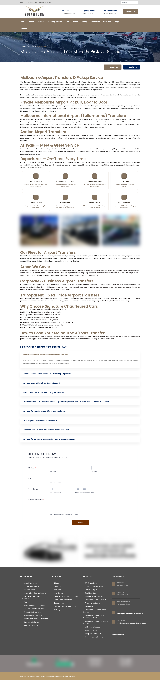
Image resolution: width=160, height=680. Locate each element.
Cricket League (90, 590)
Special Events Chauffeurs (34, 605)
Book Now (107, 22)
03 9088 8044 (123, 585)
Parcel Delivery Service (32, 615)
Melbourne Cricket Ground (95, 600)
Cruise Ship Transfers (32, 612)
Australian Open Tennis (93, 586)
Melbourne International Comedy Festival (93, 616)
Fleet (68, 22)
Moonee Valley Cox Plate (94, 596)
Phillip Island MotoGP (92, 633)
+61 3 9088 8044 (123, 604)
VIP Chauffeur (29, 590)
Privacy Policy (59, 603)
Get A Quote (130, 12)
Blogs (117, 22)
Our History (58, 593)
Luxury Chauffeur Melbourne (34, 593)
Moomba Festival (91, 630)
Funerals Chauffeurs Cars (33, 609)
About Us (57, 586)
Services (41, 22)
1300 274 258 (122, 595)
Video (75, 22)
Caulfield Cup (90, 593)
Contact (24, 29)
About (31, 22)
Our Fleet (57, 590)
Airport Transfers (30, 583)
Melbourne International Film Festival (95, 622)
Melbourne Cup (90, 606)
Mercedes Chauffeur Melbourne (31, 597)
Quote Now (95, 22)
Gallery (84, 22)
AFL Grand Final (90, 583)
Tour (25, 602)
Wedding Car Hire (55, 22)
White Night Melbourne (93, 637)
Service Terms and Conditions (66, 596)
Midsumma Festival (92, 627)
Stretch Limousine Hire (32, 625)
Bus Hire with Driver (31, 622)
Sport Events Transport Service (35, 619)
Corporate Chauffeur (32, 586)
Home (23, 22)
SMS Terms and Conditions (65, 606)
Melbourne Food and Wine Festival (94, 611)
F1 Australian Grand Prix (93, 603)
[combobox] (129, 2)
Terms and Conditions (63, 600)
